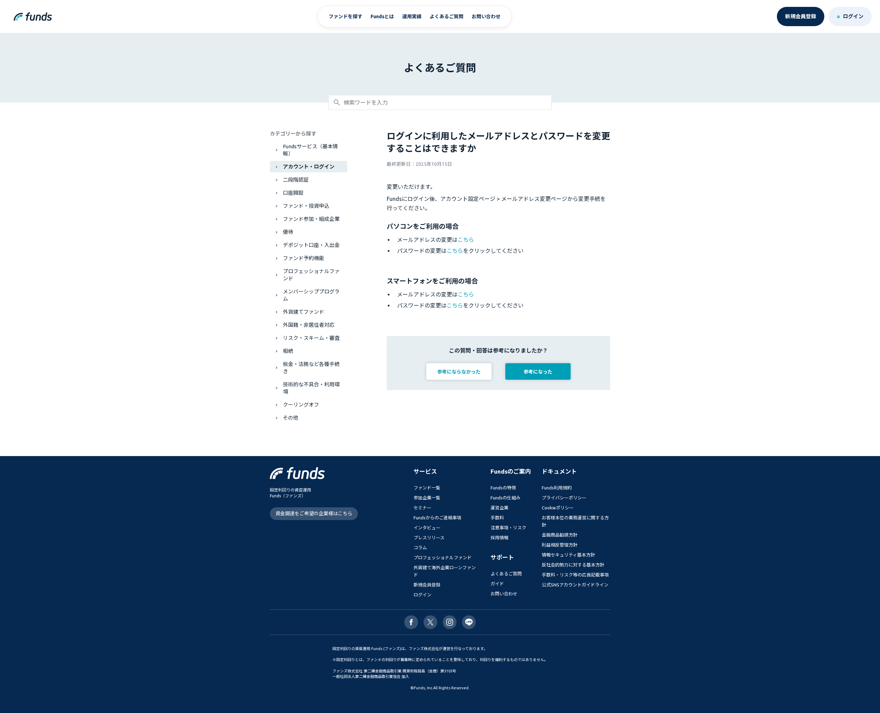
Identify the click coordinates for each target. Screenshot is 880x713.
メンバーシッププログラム (311, 295)
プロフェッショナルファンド (311, 274)
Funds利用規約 (557, 487)
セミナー (422, 507)
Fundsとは (382, 16)
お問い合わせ (486, 16)
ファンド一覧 (427, 487)
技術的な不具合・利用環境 (311, 388)
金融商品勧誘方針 (560, 534)
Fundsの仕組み (505, 497)
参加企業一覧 (427, 497)
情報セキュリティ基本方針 (568, 554)
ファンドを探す (345, 16)
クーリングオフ (301, 405)
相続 (288, 351)
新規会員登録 (427, 584)
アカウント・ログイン (308, 167)
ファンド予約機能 (303, 258)
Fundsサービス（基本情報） (310, 149)
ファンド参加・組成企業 (311, 219)
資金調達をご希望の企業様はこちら (313, 513)
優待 (288, 232)
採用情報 (499, 537)
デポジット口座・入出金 (311, 245)
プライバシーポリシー (564, 497)
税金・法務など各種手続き (311, 367)
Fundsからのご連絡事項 (437, 517)
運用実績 (411, 16)
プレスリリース (429, 537)
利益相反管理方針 (560, 544)
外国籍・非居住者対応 (308, 325)
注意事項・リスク (508, 527)
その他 (290, 418)
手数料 (497, 517)
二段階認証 (296, 180)
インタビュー (427, 527)
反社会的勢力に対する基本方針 (573, 564)
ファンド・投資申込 (306, 206)
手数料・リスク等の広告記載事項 (575, 574)
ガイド (497, 583)
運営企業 (499, 507)
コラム (420, 547)
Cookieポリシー (558, 507)
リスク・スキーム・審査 (311, 338)
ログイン (422, 594)
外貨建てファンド (303, 312)
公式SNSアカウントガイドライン (575, 584)
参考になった (538, 372)
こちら (466, 240)
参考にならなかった (459, 372)
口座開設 (293, 193)
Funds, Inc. (423, 688)
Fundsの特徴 (503, 487)
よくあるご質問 (446, 16)
